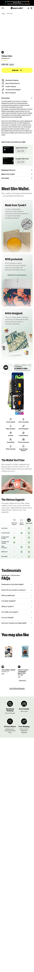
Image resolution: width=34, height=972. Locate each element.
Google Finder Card (22, 159)
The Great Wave (8, 670)
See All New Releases (17, 688)
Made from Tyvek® (8, 174)
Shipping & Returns (8, 170)
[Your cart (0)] (31, 8)
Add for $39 (20, 151)
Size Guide (5, 178)
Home (3, 13)
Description (5, 98)
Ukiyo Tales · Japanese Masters (23, 671)
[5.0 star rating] (17, 60)
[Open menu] (2, 8)
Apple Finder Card (21, 148)
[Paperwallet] (17, 8)
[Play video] (17, 484)
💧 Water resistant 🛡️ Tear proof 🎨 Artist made (17, 2)
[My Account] (28, 8)
